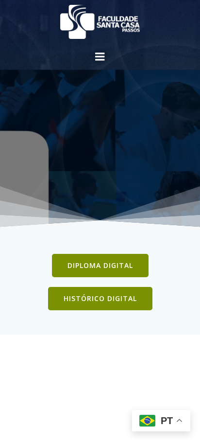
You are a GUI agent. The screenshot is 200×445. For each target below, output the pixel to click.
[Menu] (100, 57)
